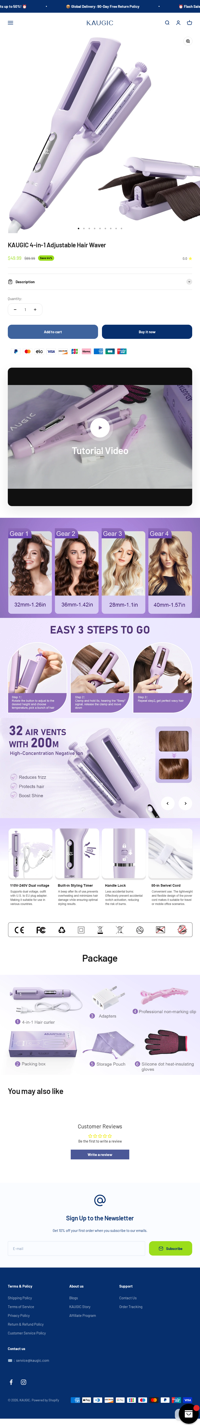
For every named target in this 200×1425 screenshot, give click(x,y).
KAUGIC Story (79, 1306)
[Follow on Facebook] (11, 1382)
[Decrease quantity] (15, 309)
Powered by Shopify (45, 1400)
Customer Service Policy (27, 1333)
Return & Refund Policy (26, 1324)
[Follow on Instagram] (23, 1382)
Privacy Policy (19, 1315)
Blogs (73, 1298)
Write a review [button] (100, 1154)
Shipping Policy (20, 1298)
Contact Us (128, 1298)
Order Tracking (130, 1306)
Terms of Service (21, 1306)
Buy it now (147, 332)
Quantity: (15, 298)
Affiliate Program (82, 1315)
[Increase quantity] (35, 309)
